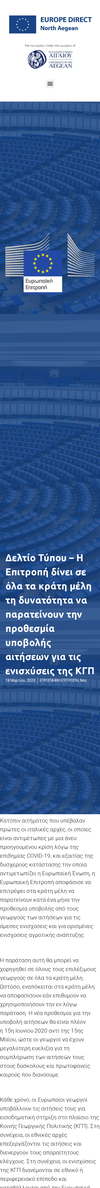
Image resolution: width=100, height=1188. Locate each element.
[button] (50, 83)
